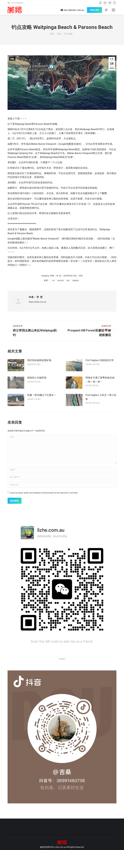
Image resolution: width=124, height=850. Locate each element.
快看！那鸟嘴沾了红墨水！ (41, 395)
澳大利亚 (61, 280)
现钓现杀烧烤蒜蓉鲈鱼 (39, 360)
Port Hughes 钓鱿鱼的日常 (99, 360)
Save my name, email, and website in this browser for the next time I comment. (44, 493)
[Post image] (16, 365)
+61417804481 (17, 3)
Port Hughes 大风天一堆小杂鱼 (100, 397)
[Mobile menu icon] (113, 10)
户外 (53, 280)
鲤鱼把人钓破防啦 (37, 377)
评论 (81, 276)
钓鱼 (12, 59)
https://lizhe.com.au (37, 302)
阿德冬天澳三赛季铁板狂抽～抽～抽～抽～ (99, 379)
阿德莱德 (75, 280)
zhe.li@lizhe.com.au (74, 10)
